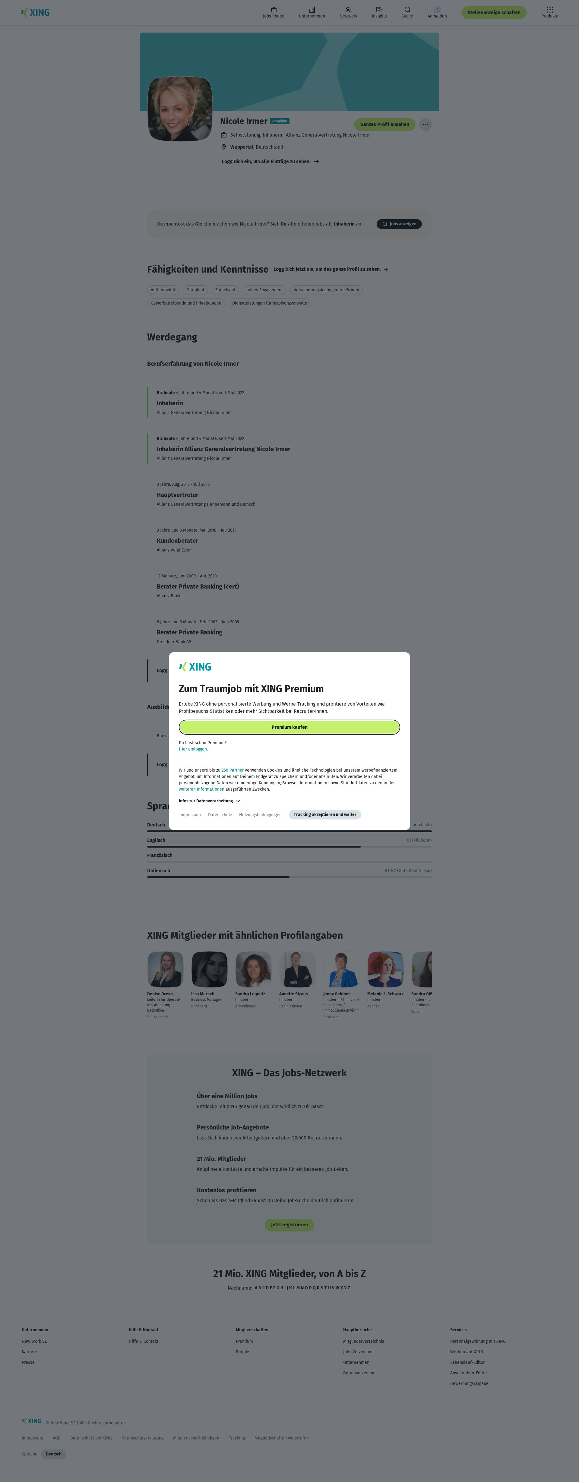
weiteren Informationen (201, 789)
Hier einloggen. (193, 749)
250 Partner (233, 770)
